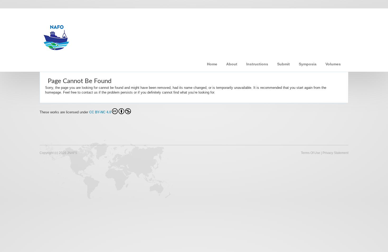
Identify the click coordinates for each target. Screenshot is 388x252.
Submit (283, 64)
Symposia (307, 64)
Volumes (333, 64)
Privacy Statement (335, 153)
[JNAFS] (124, 35)
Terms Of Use (310, 153)
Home (212, 64)
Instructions (257, 64)
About (231, 64)
